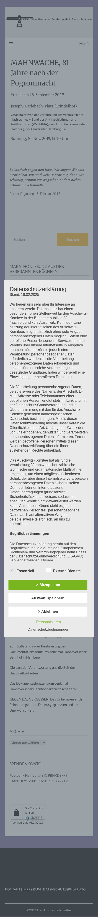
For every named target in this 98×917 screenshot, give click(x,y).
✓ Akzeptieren (48, 585)
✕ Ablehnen (48, 611)
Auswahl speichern (47, 598)
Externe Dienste (67, 571)
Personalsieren (48, 622)
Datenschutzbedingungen (48, 629)
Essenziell (25, 571)
